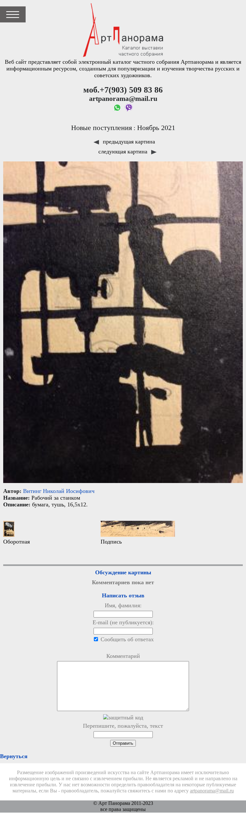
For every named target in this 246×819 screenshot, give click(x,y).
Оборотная (16, 541)
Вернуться (14, 756)
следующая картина (123, 151)
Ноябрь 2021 (156, 128)
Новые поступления (101, 128)
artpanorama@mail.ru (212, 791)
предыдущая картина (128, 141)
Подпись (111, 541)
